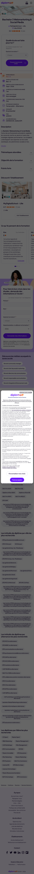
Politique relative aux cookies (9, 468)
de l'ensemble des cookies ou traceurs (21, 410)
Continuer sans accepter (26, 392)
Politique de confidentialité (8, 466)
